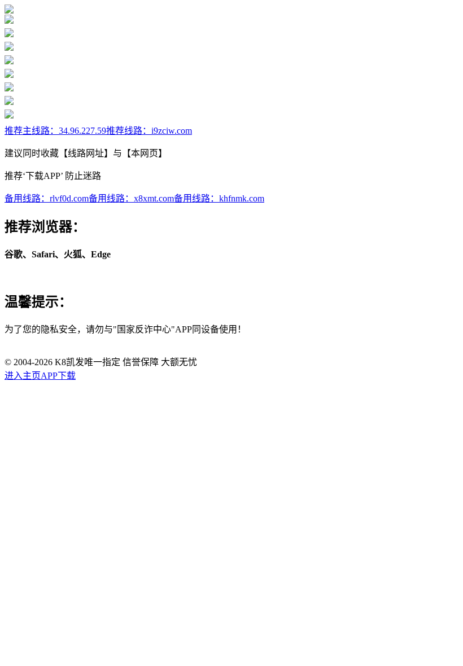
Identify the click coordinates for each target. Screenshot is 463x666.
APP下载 (58, 375)
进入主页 (23, 375)
